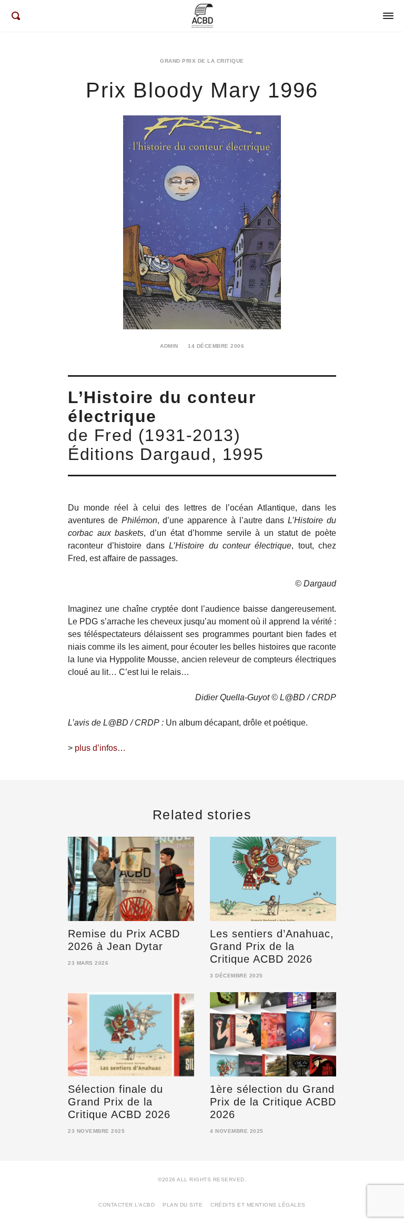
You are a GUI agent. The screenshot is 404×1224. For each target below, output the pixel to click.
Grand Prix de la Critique (202, 61)
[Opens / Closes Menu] (388, 16)
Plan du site (183, 1205)
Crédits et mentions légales (258, 1205)
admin (169, 346)
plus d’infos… (100, 747)
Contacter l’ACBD (126, 1205)
